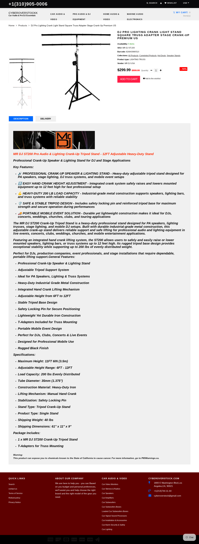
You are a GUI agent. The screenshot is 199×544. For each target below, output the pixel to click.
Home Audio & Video (111, 15)
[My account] (161, 3)
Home (11, 25)
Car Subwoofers (109, 502)
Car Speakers (107, 493)
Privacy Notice (15, 502)
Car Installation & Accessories (114, 520)
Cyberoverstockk (23, 13)
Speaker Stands (173, 56)
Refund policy (14, 498)
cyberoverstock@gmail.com (167, 495)
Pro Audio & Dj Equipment (82, 15)
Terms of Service (16, 493)
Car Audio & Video (57, 15)
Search (12, 484)
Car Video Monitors (110, 484)
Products (22, 25)
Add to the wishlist (152, 79)
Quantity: (145, 70)
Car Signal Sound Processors (114, 516)
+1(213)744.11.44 (162, 491)
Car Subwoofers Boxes (111, 507)
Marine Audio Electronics (135, 15)
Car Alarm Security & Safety (113, 525)
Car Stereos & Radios (111, 489)
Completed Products (148, 56)
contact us (13, 489)
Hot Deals (161, 56)
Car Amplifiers (108, 498)
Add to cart (128, 79)
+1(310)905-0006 (28, 4)
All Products (133, 56)
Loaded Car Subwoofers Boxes (115, 511)
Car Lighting (107, 529)
